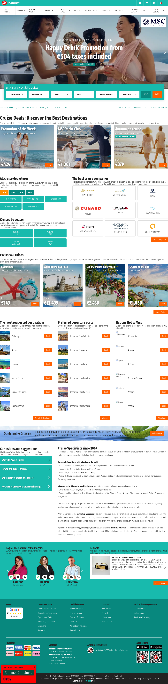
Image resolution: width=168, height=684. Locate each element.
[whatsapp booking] (11, 577)
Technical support (76, 609)
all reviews (14, 616)
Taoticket (87, 681)
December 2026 (33, 206)
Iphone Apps (106, 617)
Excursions (42, 626)
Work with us (75, 630)
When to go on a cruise (46, 621)
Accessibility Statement (78, 626)
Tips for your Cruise (45, 617)
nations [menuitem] (118, 10)
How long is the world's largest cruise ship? (21, 486)
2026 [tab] (4, 192)
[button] (165, 52)
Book (48, 336)
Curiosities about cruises (47, 609)
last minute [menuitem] (7, 10)
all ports (105, 418)
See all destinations (42, 418)
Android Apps (107, 621)
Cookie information (77, 617)
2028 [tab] (21, 192)
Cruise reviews (139, 609)
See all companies (159, 239)
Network (105, 613)
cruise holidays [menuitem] (155, 10)
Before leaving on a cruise (47, 613)
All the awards (160, 583)
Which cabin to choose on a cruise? (17, 477)
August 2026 (11, 199)
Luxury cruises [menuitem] (32, 10)
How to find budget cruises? (14, 469)
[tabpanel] (33, 203)
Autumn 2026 (50, 233)
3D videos (41, 630)
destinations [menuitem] (90, 10)
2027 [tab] (13, 192)
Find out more (157, 433)
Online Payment (140, 613)
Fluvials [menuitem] (105, 10)
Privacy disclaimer (76, 613)
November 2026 (11, 206)
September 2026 (33, 199)
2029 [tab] (30, 192)
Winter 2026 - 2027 (16, 242)
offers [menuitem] (20, 10)
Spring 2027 (50, 242)
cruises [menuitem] (48, 10)
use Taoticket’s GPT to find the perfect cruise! (111, 650)
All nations (162, 418)
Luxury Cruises (160, 312)
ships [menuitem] (76, 10)
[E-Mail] (17, 577)
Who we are (106, 609)
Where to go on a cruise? (13, 460)
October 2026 (56, 199)
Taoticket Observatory (142, 617)
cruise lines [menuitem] (62, 10)
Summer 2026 (16, 233)
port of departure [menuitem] (135, 10)
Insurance (73, 621)
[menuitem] (140, 3)
